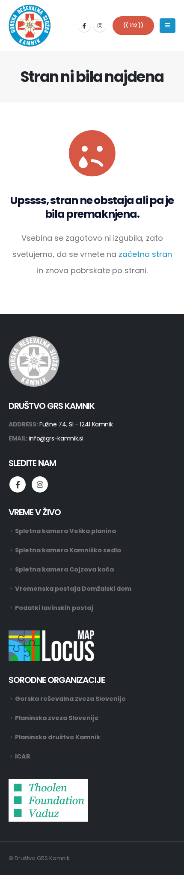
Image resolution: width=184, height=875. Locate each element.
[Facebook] (84, 25)
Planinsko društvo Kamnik (57, 737)
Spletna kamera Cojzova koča (64, 569)
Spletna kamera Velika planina (65, 531)
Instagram (40, 484)
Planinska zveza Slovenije (57, 718)
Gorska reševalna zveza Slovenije (70, 698)
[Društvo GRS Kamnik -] (30, 25)
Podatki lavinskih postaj (54, 608)
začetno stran (145, 254)
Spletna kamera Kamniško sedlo (68, 550)
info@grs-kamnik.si (56, 438)
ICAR (22, 756)
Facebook (17, 484)
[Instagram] (99, 25)
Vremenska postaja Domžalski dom (73, 588)
